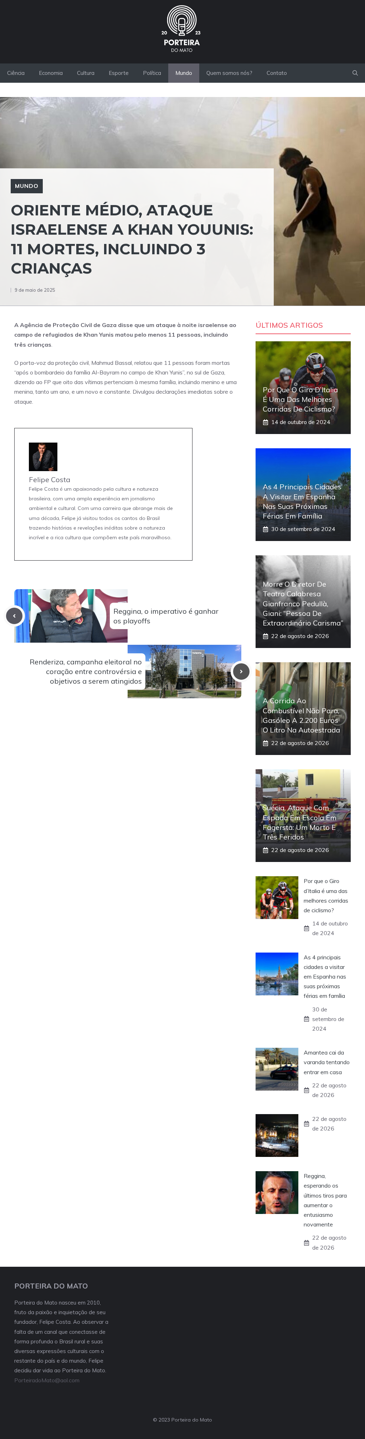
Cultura (85, 73)
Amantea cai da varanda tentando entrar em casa (327, 1062)
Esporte (119, 73)
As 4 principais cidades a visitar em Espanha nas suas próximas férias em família (325, 977)
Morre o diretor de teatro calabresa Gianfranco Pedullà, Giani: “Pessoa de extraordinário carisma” (303, 603)
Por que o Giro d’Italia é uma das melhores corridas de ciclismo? (300, 399)
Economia (51, 73)
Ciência (16, 73)
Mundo (183, 73)
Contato (277, 73)
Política (152, 73)
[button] (355, 73)
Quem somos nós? (229, 73)
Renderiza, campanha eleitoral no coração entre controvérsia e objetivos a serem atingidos (86, 671)
